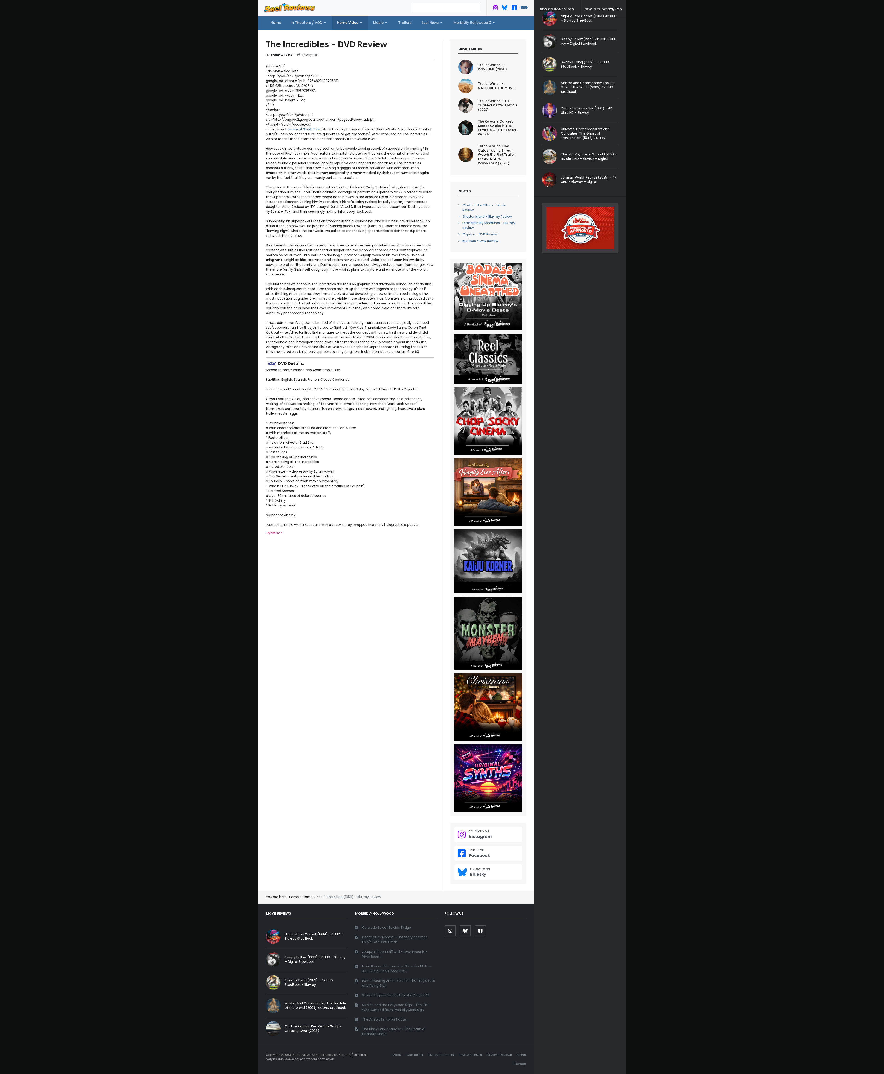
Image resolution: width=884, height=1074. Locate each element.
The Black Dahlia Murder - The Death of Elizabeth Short (394, 1031)
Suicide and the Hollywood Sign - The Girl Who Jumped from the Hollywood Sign (395, 1007)
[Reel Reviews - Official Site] (289, 7)
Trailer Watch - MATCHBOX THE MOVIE (496, 85)
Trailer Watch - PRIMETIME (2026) (492, 67)
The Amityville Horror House (384, 1019)
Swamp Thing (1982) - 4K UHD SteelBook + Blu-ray (585, 64)
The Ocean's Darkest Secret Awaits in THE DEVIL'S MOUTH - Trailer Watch (497, 128)
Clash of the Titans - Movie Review (484, 207)
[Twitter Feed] (495, 8)
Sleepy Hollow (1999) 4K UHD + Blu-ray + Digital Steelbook (589, 41)
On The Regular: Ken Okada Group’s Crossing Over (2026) (313, 1028)
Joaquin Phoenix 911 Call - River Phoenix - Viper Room (394, 954)
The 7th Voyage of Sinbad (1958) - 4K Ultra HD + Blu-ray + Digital (589, 156)
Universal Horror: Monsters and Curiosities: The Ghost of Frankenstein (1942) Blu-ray (585, 133)
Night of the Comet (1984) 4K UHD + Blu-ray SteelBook (314, 936)
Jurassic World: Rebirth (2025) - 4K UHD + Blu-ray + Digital (588, 179)
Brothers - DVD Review (480, 240)
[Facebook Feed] (514, 8)
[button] (309, 23)
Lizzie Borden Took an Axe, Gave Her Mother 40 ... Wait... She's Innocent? (397, 968)
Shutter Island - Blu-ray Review (487, 216)
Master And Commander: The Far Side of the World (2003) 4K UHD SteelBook (588, 87)
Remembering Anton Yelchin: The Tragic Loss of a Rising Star (398, 983)
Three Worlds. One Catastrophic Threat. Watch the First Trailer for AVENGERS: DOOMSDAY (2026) (496, 155)
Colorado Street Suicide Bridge (386, 927)
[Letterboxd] (524, 8)
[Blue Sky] (505, 8)
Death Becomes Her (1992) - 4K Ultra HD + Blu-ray (586, 110)
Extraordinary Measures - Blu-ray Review (488, 225)
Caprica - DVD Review (479, 234)
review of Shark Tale (304, 129)
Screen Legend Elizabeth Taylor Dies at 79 (395, 995)
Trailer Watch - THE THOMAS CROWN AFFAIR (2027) (498, 105)
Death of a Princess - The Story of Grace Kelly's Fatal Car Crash (395, 939)
